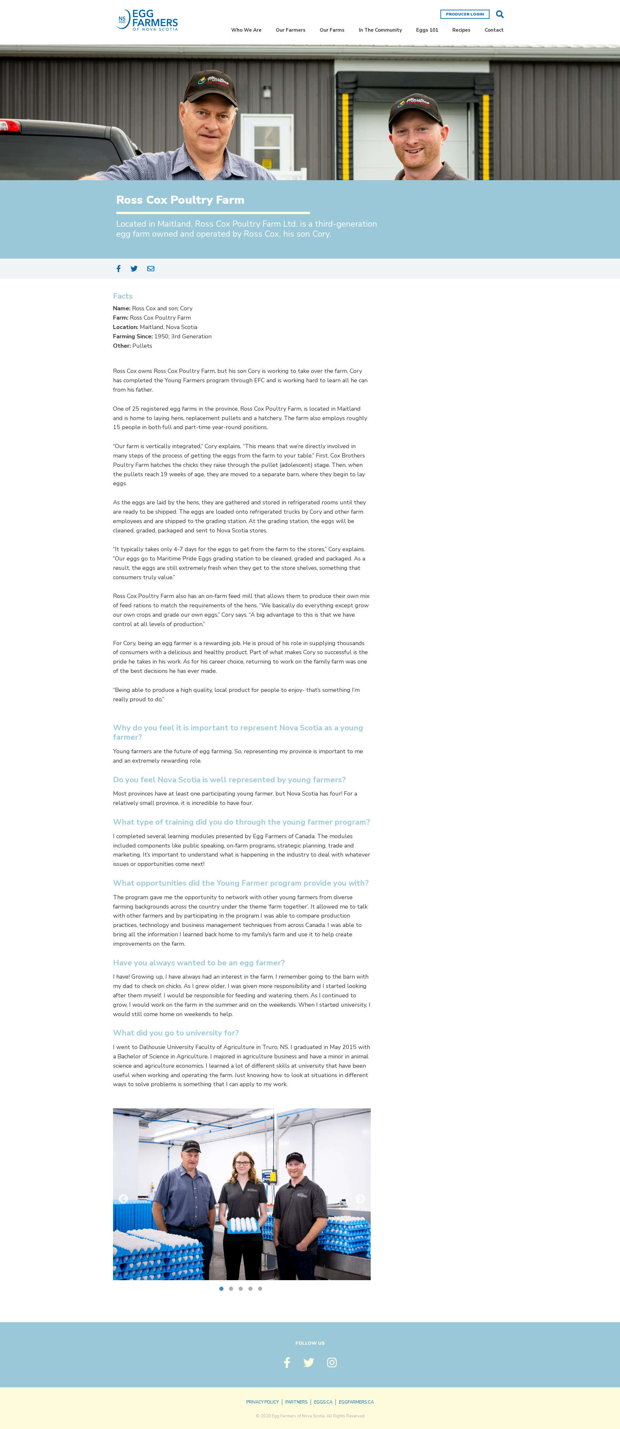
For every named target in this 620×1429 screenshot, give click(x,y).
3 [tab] (242, 1290)
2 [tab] (232, 1290)
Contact (494, 30)
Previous (123, 1199)
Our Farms (332, 30)
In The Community (380, 30)
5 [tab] (261, 1290)
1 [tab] (222, 1290)
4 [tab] (251, 1290)
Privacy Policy (262, 1402)
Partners (296, 1402)
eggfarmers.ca (356, 1402)
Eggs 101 (427, 30)
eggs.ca (323, 1402)
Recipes (461, 30)
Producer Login (465, 14)
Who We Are (246, 30)
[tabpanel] (242, 1194)
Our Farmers (290, 30)
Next (360, 1199)
